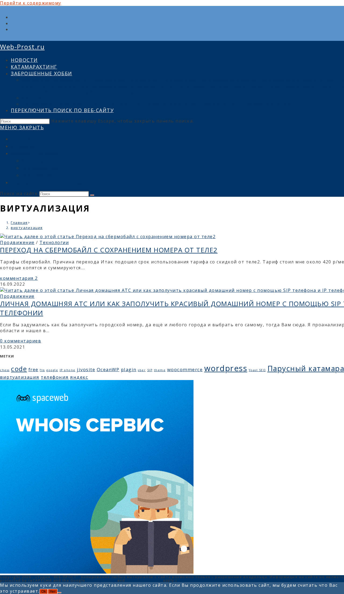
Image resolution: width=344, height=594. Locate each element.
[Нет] (59, 592)
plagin (129, 369)
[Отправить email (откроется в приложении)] (13, 23)
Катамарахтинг (28, 146)
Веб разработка (40, 168)
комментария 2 (19, 278)
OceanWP (108, 369)
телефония (55, 377)
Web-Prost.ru (22, 46)
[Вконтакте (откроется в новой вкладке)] (13, 17)
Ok (43, 591)
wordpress (226, 368)
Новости (20, 139)
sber (142, 370)
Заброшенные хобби (35, 153)
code (19, 368)
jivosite (86, 369)
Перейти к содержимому (30, 3)
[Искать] (92, 195)
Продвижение (38, 175)
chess (5, 370)
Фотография (36, 160)
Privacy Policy (101, 580)
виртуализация (27, 227)
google (52, 370)
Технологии (54, 242)
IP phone (68, 370)
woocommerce (185, 369)
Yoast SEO (257, 370)
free (33, 369)
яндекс (79, 377)
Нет (53, 591)
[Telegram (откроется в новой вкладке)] (13, 29)
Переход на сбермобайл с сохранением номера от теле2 (109, 249)
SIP (150, 370)
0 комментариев (20, 341)
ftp (42, 370)
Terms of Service (144, 580)
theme (160, 370)
